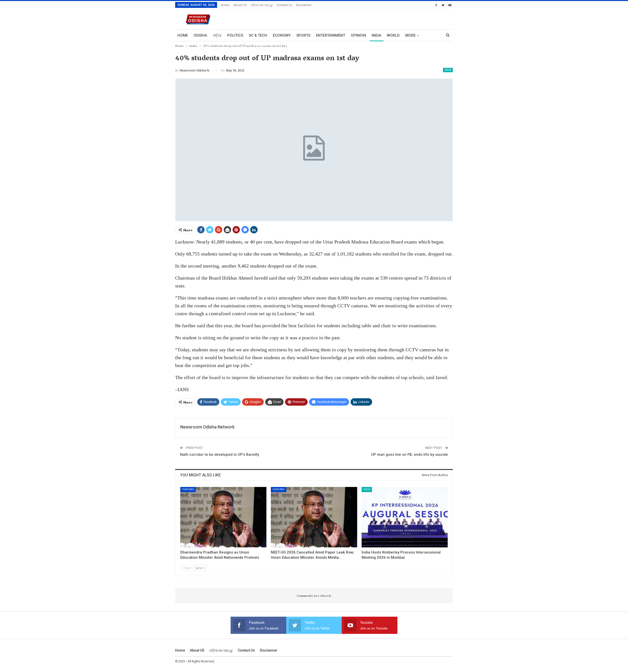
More (410, 35)
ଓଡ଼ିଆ (217, 35)
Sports (303, 35)
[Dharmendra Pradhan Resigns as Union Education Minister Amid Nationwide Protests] (223, 517)
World (393, 35)
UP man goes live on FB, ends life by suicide (409, 454)
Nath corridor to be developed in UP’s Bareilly (219, 454)
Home (225, 5)
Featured (188, 489)
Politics (235, 35)
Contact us (284, 5)
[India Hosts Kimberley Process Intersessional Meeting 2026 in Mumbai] (405, 517)
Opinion (358, 35)
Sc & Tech (258, 35)
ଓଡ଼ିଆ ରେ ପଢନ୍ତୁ (262, 5)
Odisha (200, 35)
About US (240, 5)
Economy (282, 35)
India (376, 35)
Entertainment (330, 35)
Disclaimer (304, 5)
